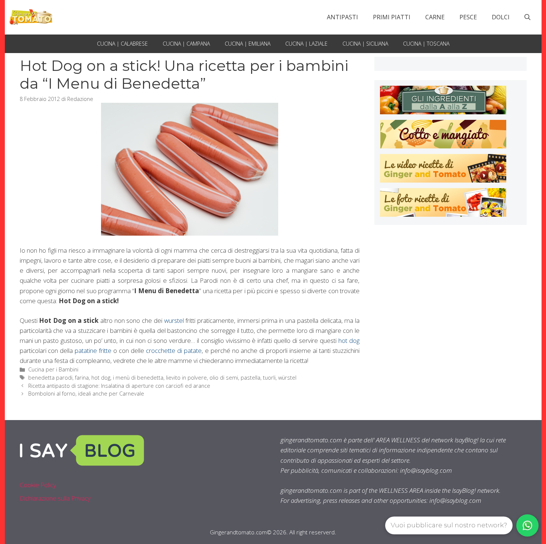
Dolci (501, 17)
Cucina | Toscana (426, 43)
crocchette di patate (174, 350)
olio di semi (223, 377)
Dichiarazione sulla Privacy (55, 498)
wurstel (174, 320)
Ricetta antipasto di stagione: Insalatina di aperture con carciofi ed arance (119, 385)
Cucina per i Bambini (53, 369)
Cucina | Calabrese (122, 43)
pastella (250, 377)
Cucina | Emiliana (247, 43)
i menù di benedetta (138, 377)
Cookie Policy (38, 485)
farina (82, 377)
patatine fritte (93, 350)
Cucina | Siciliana (365, 43)
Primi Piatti (391, 17)
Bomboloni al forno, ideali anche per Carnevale (86, 393)
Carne (435, 17)
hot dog (349, 340)
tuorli (269, 377)
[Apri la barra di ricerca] (527, 17)
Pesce (468, 17)
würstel (287, 377)
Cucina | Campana (186, 43)
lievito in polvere (186, 377)
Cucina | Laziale (306, 43)
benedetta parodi (50, 377)
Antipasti (342, 17)
